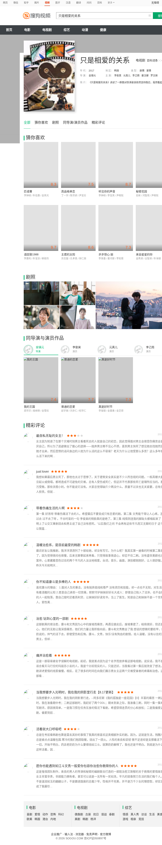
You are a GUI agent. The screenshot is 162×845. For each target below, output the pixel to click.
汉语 (68, 2)
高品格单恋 (68, 191)
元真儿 (126, 75)
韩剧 (85, 819)
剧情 (142, 70)
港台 (45, 819)
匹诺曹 (28, 191)
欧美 (29, 819)
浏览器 (79, 834)
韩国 (116, 70)
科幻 (61, 814)
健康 (103, 30)
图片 (36, 2)
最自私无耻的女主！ (50, 435)
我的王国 (29, 406)
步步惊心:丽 (106, 254)
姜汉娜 (145, 75)
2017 (91, 70)
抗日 (96, 814)
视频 (47, 2)
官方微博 (105, 834)
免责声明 (91, 834)
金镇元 (92, 75)
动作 (45, 814)
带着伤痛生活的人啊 (50, 508)
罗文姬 (154, 75)
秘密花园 (141, 191)
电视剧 (47, 30)
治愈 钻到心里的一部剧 (52, 618)
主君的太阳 (68, 254)
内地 (53, 819)
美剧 (77, 819)
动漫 (85, 30)
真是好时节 (105, 406)
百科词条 (152, 60)
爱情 (148, 70)
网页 (5, 2)
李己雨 (135, 75)
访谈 (144, 814)
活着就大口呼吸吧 (48, 729)
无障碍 (155, 2)
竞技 (141, 819)
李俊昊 (117, 75)
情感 (125, 814)
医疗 (57, 2)
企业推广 (56, 834)
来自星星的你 (144, 254)
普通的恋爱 (68, 406)
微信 (15, 2)
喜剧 (29, 814)
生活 (152, 814)
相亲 (133, 819)
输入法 (69, 834)
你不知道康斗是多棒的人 (53, 581)
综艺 (67, 30)
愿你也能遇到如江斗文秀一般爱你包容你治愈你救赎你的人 (77, 766)
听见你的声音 (107, 191)
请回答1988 (31, 254)
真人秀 (135, 814)
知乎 (26, 2)
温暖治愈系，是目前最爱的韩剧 (58, 545)
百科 (99, 2)
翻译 (78, 2)
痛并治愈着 (44, 655)
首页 (9, 30)
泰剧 (112, 814)
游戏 (125, 819)
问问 (89, 2)
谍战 (104, 814)
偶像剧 (79, 814)
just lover (42, 471)
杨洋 (93, 819)
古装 (88, 814)
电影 (27, 30)
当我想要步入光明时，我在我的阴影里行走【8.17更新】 (75, 692)
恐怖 (53, 814)
